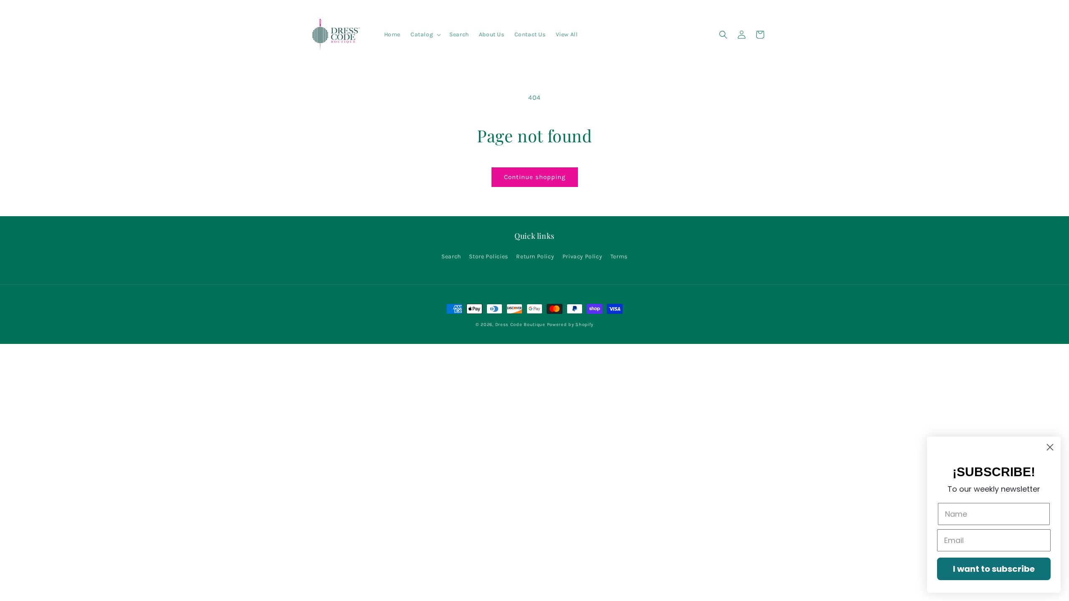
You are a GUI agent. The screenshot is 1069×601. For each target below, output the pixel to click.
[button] (424, 34)
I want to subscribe (994, 569)
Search (451, 256)
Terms (619, 256)
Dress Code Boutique (521, 324)
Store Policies (488, 256)
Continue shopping (534, 177)
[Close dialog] (1050, 447)
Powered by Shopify (570, 324)
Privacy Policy (582, 256)
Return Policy (535, 256)
